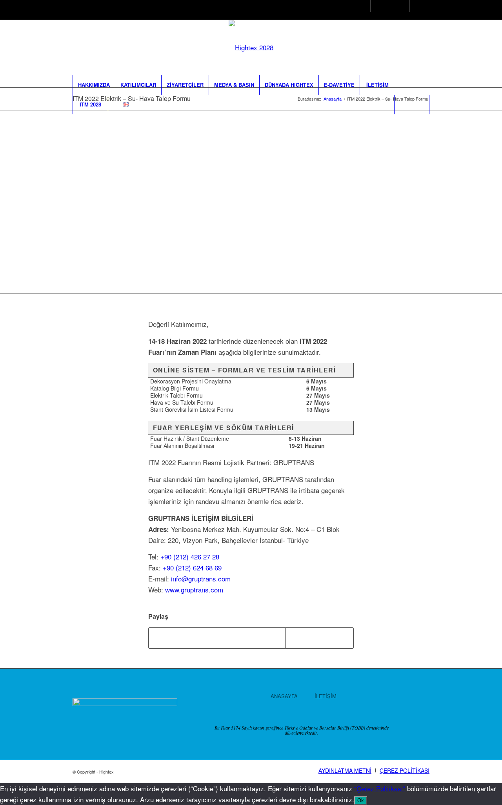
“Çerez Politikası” (379, 788)
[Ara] (411, 104)
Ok (360, 800)
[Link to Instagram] (358, 7)
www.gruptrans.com (194, 589)
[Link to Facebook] (377, 7)
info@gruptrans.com (201, 578)
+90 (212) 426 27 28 (189, 556)
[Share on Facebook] (183, 638)
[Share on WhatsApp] (319, 638)
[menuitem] (94, 85)
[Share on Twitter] (251, 638)
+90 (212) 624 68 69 (192, 567)
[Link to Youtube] (417, 7)
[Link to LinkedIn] (397, 7)
